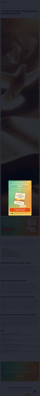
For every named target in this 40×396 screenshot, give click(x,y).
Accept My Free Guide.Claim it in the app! (20, 210)
